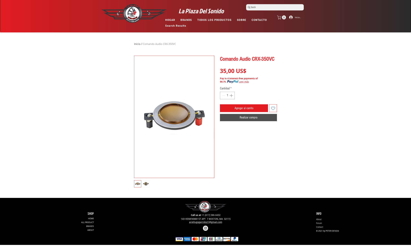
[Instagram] (205, 228)
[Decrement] (223, 95)
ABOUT (90, 230)
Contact (319, 227)
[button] (188, 20)
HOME (91, 218)
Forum (319, 223)
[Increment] (231, 95)
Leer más (244, 81)
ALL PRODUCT (87, 222)
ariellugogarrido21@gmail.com (205, 222)
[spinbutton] (227, 95)
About (318, 219)
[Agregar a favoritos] (273, 108)
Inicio (137, 44)
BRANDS (90, 226)
